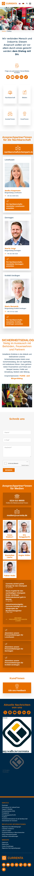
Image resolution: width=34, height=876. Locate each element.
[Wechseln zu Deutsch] (23, 3)
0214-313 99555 (17, 500)
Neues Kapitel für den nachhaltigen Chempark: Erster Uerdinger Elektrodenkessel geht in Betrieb (16, 595)
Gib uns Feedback (17, 690)
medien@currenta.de (17, 515)
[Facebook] (8, 77)
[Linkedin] (21, 77)
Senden (8, 470)
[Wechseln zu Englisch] (19, 3)
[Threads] (25, 865)
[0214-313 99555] (17, 496)
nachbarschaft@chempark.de (18, 152)
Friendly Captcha (25, 465)
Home (4, 31)
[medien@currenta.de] (17, 511)
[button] (30, 3)
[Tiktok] (26, 77)
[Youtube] (12, 77)
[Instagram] (17, 77)
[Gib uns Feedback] (17, 686)
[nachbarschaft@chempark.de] (18, 147)
